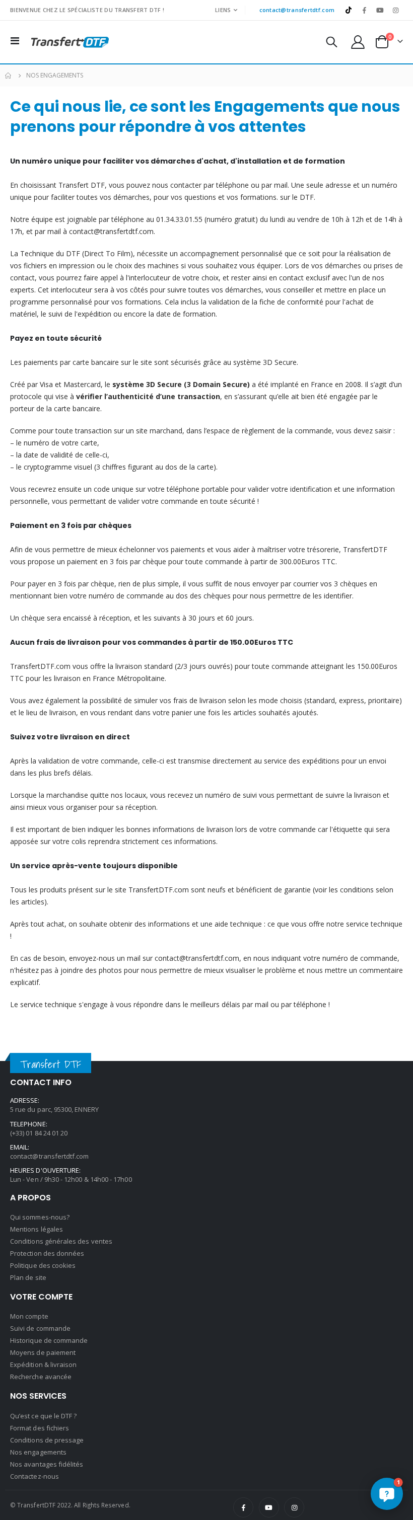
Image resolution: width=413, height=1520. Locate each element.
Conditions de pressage (47, 1440)
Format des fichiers (39, 1427)
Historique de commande (49, 1340)
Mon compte (29, 1316)
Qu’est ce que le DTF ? (43, 1415)
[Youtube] (380, 10)
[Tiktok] (348, 10)
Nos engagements (38, 1452)
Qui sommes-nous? (40, 1217)
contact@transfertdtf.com (297, 10)
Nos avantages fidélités (47, 1464)
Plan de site (28, 1277)
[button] (387, 1494)
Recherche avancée (41, 1376)
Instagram (294, 1507)
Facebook (243, 1507)
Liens (223, 10)
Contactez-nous (34, 1476)
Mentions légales (36, 1229)
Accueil (8, 75)
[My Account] (358, 42)
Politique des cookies (43, 1265)
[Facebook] (364, 10)
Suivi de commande (40, 1328)
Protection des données (47, 1253)
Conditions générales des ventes (61, 1241)
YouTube (269, 1507)
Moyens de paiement (43, 1352)
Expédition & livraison (43, 1364)
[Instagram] (395, 10)
